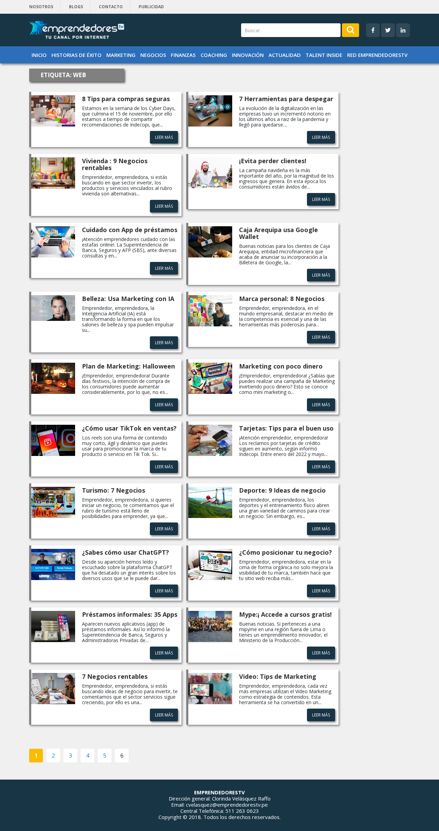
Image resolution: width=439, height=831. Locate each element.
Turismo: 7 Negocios (113, 490)
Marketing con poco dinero (281, 366)
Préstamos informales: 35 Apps (129, 614)
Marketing (120, 54)
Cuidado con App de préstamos (129, 230)
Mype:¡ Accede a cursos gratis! (285, 614)
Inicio (39, 54)
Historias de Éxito (76, 54)
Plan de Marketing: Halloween (128, 366)
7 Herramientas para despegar (286, 99)
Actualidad (285, 54)
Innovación (248, 54)
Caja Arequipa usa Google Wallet (278, 233)
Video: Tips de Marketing (277, 676)
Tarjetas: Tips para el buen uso (286, 428)
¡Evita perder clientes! (272, 161)
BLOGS (76, 7)
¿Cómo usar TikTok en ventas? (129, 428)
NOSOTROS (41, 7)
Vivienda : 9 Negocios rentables (114, 164)
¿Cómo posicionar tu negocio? (285, 552)
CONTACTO (111, 7)
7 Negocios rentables (114, 676)
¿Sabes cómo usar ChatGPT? (125, 552)
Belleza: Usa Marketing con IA (128, 298)
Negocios (153, 54)
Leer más (164, 137)
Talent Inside (324, 54)
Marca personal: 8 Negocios (281, 298)
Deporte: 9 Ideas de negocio (282, 490)
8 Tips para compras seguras (126, 99)
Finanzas (183, 54)
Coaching (214, 54)
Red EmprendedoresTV (377, 54)
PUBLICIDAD (151, 7)
